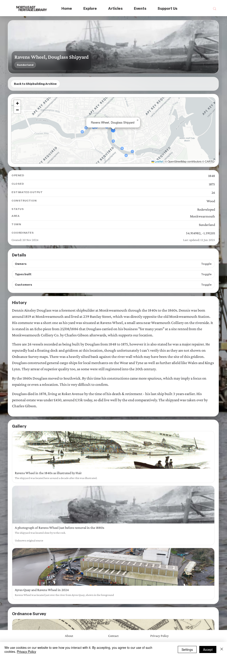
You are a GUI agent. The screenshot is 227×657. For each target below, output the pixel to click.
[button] (90, 8)
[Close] (221, 649)
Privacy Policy (26, 651)
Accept (208, 649)
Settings (187, 649)
